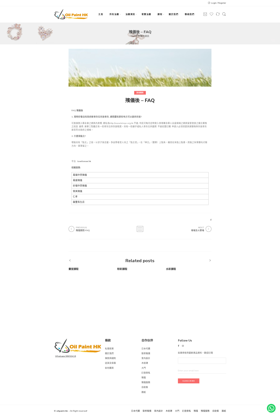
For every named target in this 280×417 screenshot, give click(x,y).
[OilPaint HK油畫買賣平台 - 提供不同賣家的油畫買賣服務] (71, 14)
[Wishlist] (211, 15)
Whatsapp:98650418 (65, 356)
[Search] (224, 15)
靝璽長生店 (79, 202)
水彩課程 (171, 269)
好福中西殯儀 (80, 185)
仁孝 (75, 196)
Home (134, 36)
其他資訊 (144, 36)
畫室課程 (73, 269)
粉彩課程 (122, 269)
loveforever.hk (84, 161)
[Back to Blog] (140, 229)
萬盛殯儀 (77, 180)
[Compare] (218, 15)
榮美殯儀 (77, 191)
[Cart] (205, 15)
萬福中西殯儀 (80, 175)
